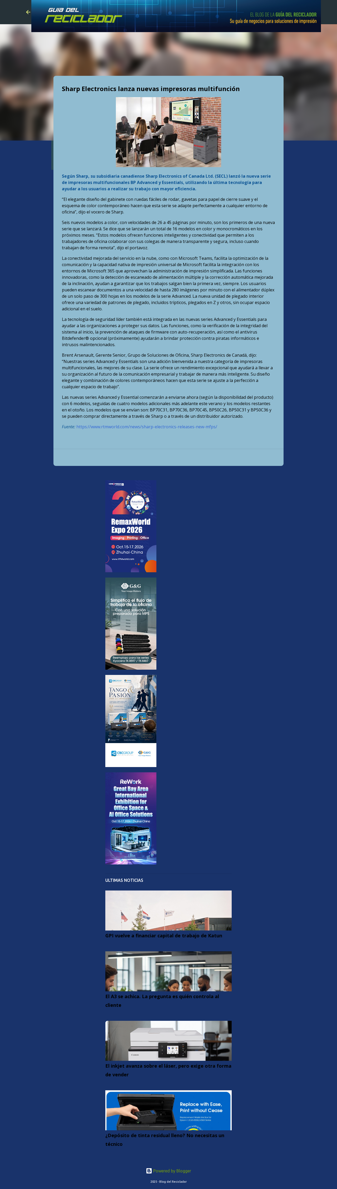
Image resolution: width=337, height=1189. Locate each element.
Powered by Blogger (171, 1170)
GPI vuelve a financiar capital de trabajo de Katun (163, 935)
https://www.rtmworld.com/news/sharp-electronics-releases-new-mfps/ (146, 427)
